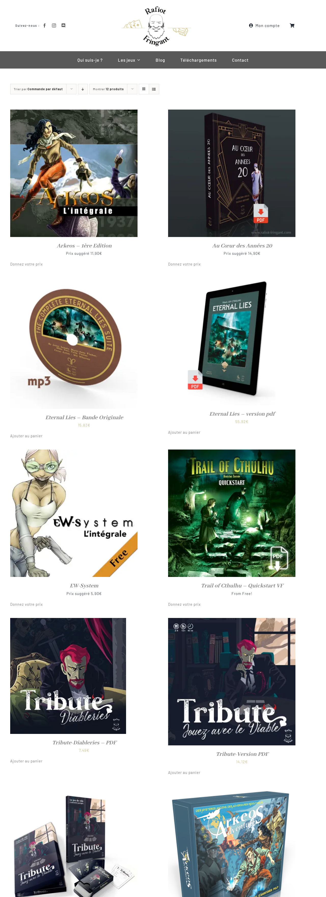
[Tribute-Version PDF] (231, 621)
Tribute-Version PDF (242, 754)
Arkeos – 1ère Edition (84, 245)
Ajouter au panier (26, 435)
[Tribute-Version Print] (74, 789)
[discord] (63, 25)
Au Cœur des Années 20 (242, 245)
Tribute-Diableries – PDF (84, 742)
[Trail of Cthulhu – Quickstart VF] (231, 453)
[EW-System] (74, 453)
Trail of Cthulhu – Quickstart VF (242, 585)
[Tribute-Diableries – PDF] (68, 621)
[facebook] (45, 25)
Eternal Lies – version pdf (242, 414)
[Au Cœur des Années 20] (231, 113)
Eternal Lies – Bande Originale (84, 417)
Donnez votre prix (26, 264)
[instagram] (54, 25)
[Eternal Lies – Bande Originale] (74, 281)
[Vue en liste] (154, 89)
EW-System (84, 585)
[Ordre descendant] (83, 89)
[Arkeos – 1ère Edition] (74, 113)
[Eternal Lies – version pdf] (231, 281)
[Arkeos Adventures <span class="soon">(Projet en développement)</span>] (231, 789)
